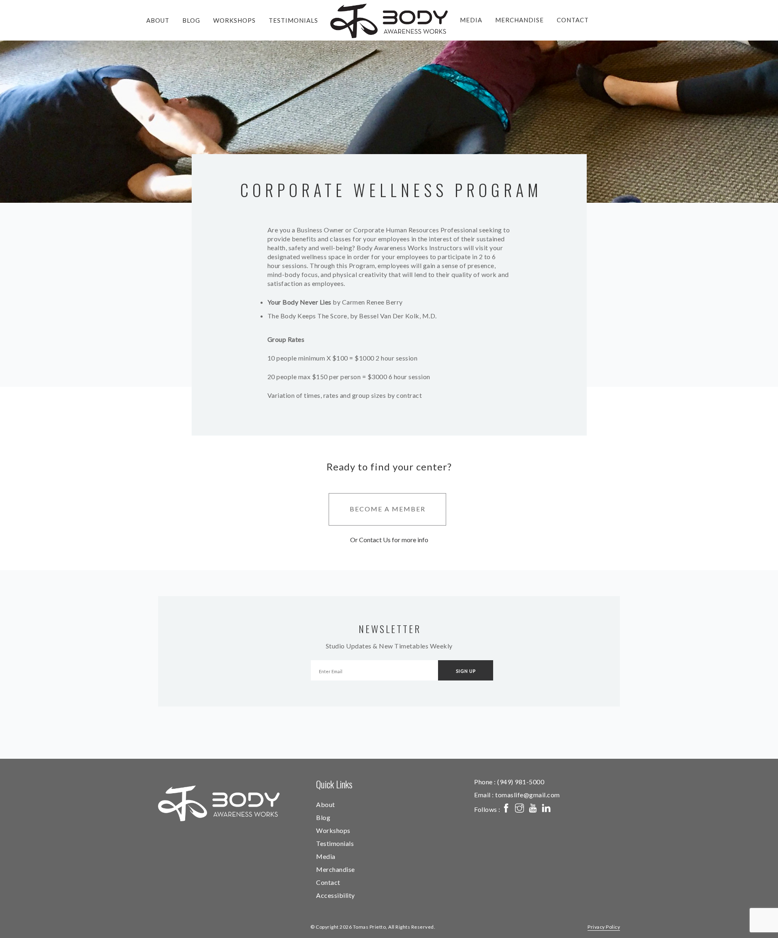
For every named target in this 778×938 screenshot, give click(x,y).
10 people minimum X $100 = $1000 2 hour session (342, 358)
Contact (573, 20)
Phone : (509, 782)
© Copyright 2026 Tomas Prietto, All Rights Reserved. (372, 927)
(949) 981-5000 (520, 782)
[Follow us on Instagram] (519, 808)
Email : (517, 794)
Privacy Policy (604, 927)
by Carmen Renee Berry (335, 302)
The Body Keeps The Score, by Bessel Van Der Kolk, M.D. (352, 316)
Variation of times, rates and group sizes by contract (344, 395)
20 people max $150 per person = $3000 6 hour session (348, 376)
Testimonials (293, 20)
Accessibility (335, 895)
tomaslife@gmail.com (527, 794)
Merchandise (519, 20)
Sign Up (466, 671)
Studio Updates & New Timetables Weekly (389, 646)
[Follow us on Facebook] (506, 808)
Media (471, 20)
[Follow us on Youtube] (533, 808)
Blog (191, 20)
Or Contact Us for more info (389, 539)
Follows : (488, 809)
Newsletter (390, 628)
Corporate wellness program (391, 190)
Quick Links (334, 783)
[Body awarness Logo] (219, 803)
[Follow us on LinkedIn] (546, 808)
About (157, 20)
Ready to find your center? (389, 466)
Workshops (234, 20)
